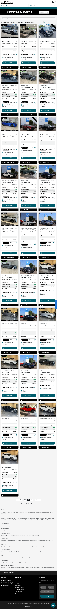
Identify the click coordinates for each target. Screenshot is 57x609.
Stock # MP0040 (5, 370)
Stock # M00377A (43, 323)
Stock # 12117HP (24, 133)
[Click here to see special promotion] (28, 8)
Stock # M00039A (5, 465)
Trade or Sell (18, 585)
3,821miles (14, 43)
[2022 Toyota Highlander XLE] (47, 77)
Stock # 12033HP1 (24, 370)
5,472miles (52, 279)
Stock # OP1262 (5, 275)
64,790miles (33, 89)
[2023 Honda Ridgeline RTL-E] (47, 124)
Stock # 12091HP (43, 133)
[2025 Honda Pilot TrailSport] (9, 457)
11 (28, 499)
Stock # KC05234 (5, 228)
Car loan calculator (19, 589)
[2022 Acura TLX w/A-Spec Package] (9, 314)
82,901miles (33, 327)
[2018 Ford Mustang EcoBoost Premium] (28, 314)
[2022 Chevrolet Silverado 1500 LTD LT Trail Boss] (28, 31)
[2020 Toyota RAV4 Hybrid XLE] (28, 124)
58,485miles (52, 89)
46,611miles (33, 136)
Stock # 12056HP (43, 180)
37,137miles (52, 231)
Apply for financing (19, 587)
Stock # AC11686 (5, 40)
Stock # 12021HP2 (24, 323)
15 (36, 499)
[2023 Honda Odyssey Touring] (47, 172)
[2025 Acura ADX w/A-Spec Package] (9, 31)
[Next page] (39, 500)
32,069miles (33, 374)
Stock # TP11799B (24, 418)
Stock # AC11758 (43, 275)
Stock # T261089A (24, 180)
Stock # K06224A (24, 85)
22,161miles (14, 469)
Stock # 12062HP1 (24, 228)
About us (17, 583)
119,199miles (52, 374)
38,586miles (14, 374)
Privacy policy (18, 591)
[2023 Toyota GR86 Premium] (28, 362)
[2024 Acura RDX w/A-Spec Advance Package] (9, 77)
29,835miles (14, 184)
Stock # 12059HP (24, 275)
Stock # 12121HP (43, 40)
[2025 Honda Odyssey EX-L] (28, 267)
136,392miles (33, 43)
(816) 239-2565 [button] (6, 585)
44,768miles (52, 136)
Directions (17, 596)
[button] (52, 2)
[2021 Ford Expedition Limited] (47, 362)
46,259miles (52, 422)
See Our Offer (44, 12)
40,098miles (14, 279)
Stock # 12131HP (43, 228)
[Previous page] (17, 500)
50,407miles (52, 43)
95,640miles (14, 327)
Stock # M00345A (5, 85)
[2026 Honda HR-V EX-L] (28, 172)
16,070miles (33, 231)
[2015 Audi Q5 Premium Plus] (47, 314)
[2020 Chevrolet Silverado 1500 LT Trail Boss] (28, 410)
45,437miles (14, 422)
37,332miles (14, 89)
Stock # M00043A (43, 418)
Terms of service (19, 593)
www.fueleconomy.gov (5, 521)
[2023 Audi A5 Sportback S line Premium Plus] (9, 267)
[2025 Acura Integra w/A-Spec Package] (9, 124)
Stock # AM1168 (5, 418)
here (23, 562)
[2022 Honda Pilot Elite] (47, 219)
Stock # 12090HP (5, 180)
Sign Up (47, 596)
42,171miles (52, 184)
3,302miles (14, 231)
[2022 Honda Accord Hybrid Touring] (28, 219)
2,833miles (14, 136)
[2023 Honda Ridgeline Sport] (9, 172)
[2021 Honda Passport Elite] (47, 31)
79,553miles (52, 327)
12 (31, 499)
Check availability (8, 62)
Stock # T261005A (43, 85)
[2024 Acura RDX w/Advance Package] (47, 410)
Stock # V (41, 370)
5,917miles (33, 184)
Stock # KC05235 (5, 133)
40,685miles (33, 422)
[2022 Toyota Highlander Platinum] (28, 77)
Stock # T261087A (24, 40)
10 (25, 499)
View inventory (18, 581)
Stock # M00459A (5, 323)
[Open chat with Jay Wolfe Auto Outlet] (53, 605)
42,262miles (33, 279)
